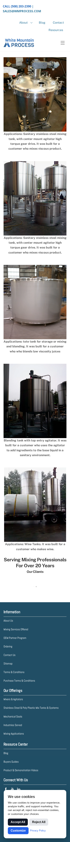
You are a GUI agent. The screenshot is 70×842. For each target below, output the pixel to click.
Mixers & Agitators (13, 699)
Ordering (8, 646)
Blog (42, 22)
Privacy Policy (38, 830)
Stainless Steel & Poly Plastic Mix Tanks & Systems (31, 707)
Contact (58, 22)
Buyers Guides (11, 761)
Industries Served (13, 725)
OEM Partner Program (15, 638)
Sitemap (8, 663)
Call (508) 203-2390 (17, 6)
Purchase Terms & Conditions (19, 680)
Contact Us (9, 655)
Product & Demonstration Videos (21, 770)
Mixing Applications (14, 733)
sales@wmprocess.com (22, 11)
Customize (18, 830)
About (23, 22)
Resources (56, 30)
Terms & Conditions (14, 672)
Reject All (38, 822)
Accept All (18, 822)
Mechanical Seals (13, 716)
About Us (8, 620)
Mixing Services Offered (16, 629)
